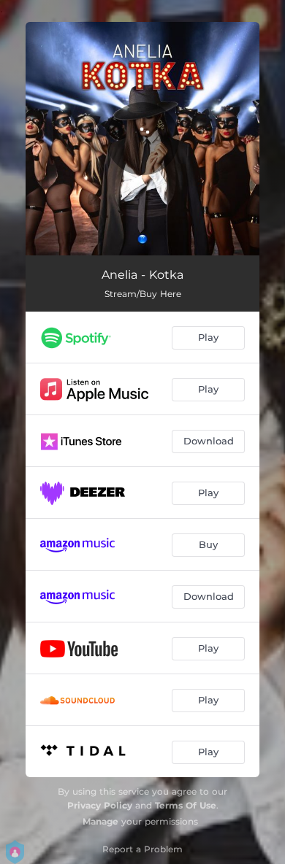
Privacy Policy (99, 805)
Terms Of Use (185, 805)
